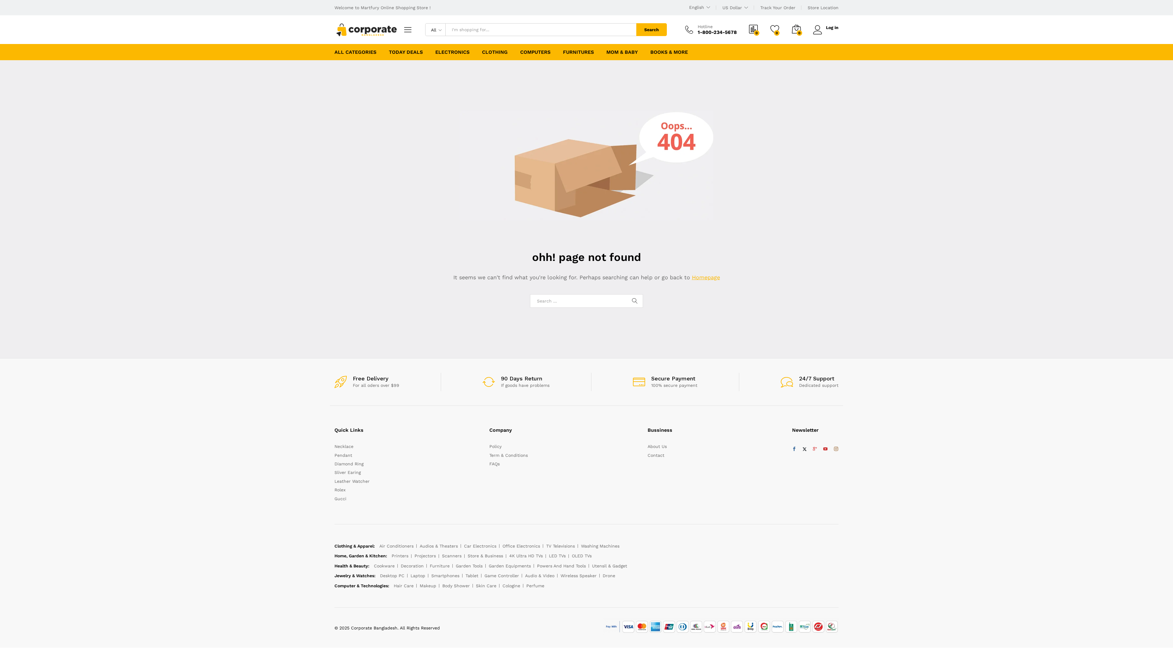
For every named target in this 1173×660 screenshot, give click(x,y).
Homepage (706, 277)
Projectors (425, 555)
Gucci (340, 498)
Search (651, 29)
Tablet (472, 575)
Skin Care (486, 585)
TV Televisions (560, 546)
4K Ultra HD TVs (526, 555)
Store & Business (485, 555)
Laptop (418, 575)
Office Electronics (521, 546)
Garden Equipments (510, 565)
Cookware (384, 565)
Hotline (705, 26)
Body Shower (456, 585)
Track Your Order (777, 7)
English (696, 7)
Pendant (343, 455)
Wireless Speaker (579, 575)
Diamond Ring (349, 463)
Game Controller (501, 575)
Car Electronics (480, 546)
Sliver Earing (347, 472)
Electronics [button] (452, 52)
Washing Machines (600, 546)
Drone (609, 575)
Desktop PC (392, 575)
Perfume (535, 585)
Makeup (428, 585)
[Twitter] (804, 449)
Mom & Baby (622, 52)
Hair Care (404, 585)
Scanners (452, 555)
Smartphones (445, 575)
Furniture (440, 565)
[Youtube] (825, 449)
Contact (656, 455)
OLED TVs (582, 555)
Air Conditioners (396, 546)
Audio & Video (539, 575)
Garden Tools (469, 565)
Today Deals (406, 52)
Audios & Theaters (439, 546)
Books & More (669, 52)
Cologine (511, 585)
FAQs (494, 463)
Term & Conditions (508, 455)
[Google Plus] (815, 449)
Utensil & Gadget (609, 565)
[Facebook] (794, 449)
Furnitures (578, 52)
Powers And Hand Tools (561, 565)
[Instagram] (836, 449)
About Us (657, 446)
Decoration (412, 565)
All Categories (355, 52)
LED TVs (557, 555)
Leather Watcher (352, 481)
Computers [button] (535, 52)
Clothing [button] (495, 52)
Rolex (339, 489)
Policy (495, 446)
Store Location (823, 7)
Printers (400, 555)
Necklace (343, 446)
